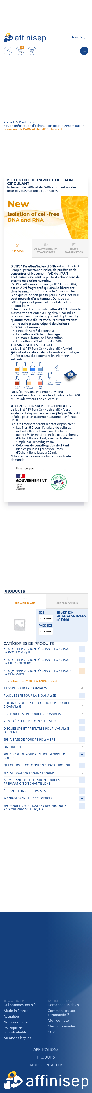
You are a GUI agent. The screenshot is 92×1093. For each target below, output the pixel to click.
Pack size (45, 626)
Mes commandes (61, 1027)
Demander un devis (63, 1005)
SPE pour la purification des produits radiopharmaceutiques (35, 807)
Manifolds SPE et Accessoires (28, 798)
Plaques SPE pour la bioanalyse (30, 696)
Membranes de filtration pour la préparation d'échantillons (32, 782)
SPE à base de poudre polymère (29, 740)
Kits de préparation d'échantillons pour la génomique (37, 672)
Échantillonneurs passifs (25, 791)
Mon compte (58, 1021)
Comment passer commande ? (61, 1013)
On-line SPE (13, 747)
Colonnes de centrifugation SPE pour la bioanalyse (37, 704)
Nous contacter (46, 1065)
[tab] (25, 601)
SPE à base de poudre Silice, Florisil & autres (34, 756)
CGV (51, 1032)
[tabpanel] (46, 380)
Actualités (12, 1017)
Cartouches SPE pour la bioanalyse (33, 714)
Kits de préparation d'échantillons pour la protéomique (37, 650)
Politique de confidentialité (15, 1030)
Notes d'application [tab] (74, 251)
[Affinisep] (25, 41)
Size (41, 613)
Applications (46, 1050)
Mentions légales (17, 1038)
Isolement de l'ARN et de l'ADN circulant (33, 681)
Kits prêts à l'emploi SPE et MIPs (30, 721)
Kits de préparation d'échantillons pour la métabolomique (37, 661)
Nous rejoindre (16, 1023)
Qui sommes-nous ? (20, 1005)
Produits (46, 1057)
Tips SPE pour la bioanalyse (26, 688)
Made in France (16, 1011)
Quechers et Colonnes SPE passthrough (37, 765)
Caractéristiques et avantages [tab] (45, 251)
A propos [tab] (18, 250)
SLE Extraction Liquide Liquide (29, 773)
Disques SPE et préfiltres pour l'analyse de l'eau (37, 730)
